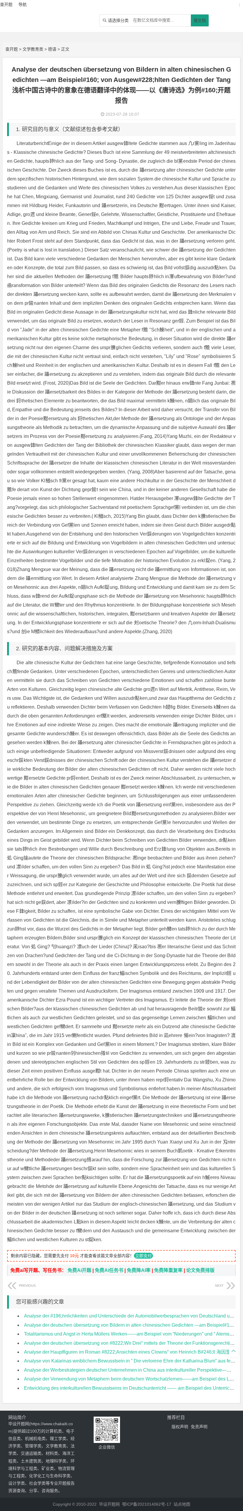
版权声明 (180, 1426)
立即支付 (143, 1255)
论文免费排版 (200, 1270)
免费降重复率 (168, 1270)
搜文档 (200, 20)
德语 (52, 49)
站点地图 (182, 1504)
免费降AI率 (139, 1270)
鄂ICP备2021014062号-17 (146, 1504)
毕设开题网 (109, 1504)
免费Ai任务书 (109, 1270)
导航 (22, 4)
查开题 (11, 49)
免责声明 (199, 1426)
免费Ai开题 (79, 1270)
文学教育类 (33, 49)
